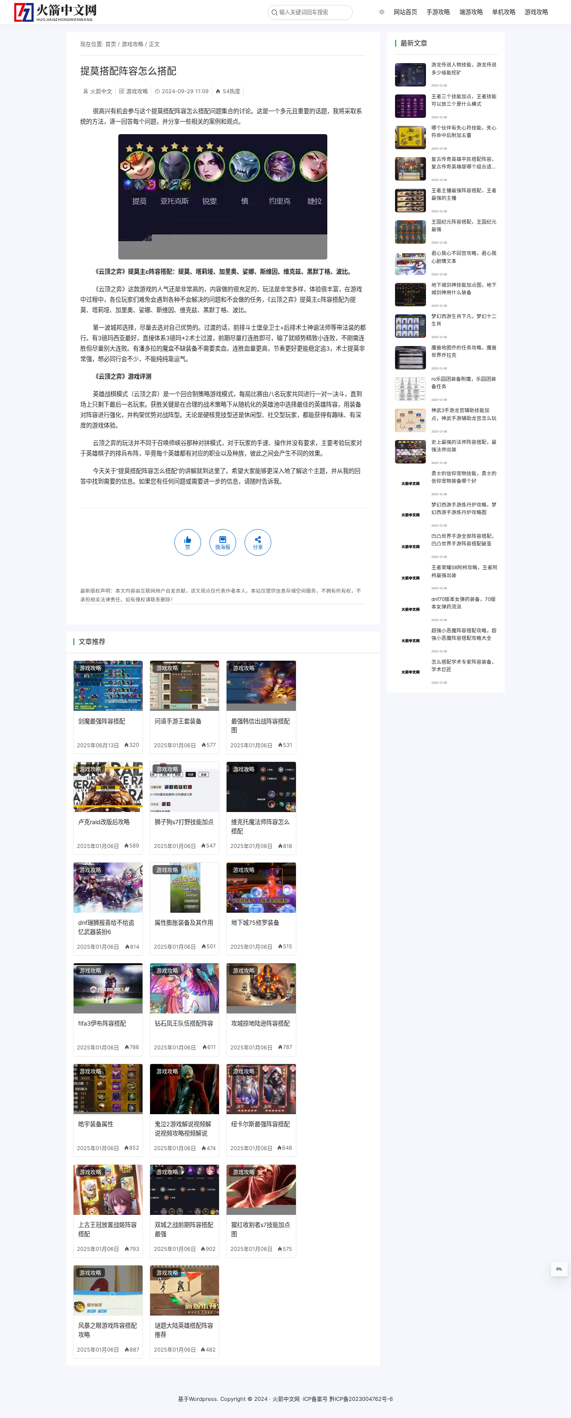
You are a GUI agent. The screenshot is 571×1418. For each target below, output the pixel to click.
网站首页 (405, 11)
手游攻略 (438, 11)
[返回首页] (58, 12)
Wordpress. (204, 1398)
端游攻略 (471, 11)
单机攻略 (503, 11)
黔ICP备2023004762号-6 (361, 1398)
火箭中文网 (286, 1398)
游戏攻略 (536, 11)
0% (559, 1269)
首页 (110, 44)
